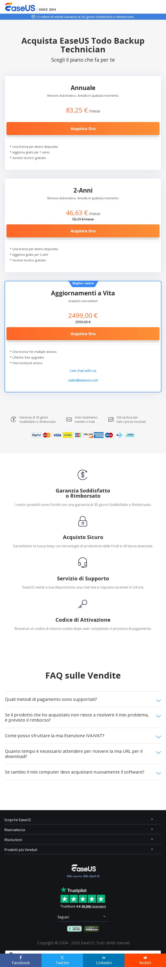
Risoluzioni (13, 839)
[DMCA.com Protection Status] (91, 928)
